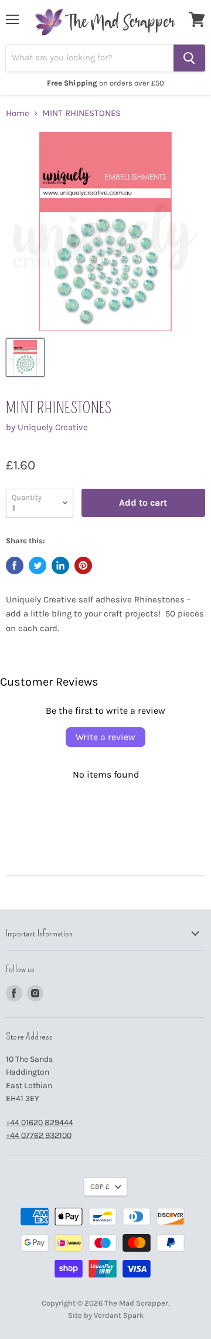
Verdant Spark (119, 1315)
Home (17, 113)
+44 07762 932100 (39, 1135)
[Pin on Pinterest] (83, 565)
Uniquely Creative (53, 427)
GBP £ (100, 1187)
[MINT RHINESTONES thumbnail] (25, 357)
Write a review (105, 736)
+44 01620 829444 (39, 1122)
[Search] (189, 58)
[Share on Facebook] (14, 565)
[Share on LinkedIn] (60, 565)
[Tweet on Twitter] (37, 565)
